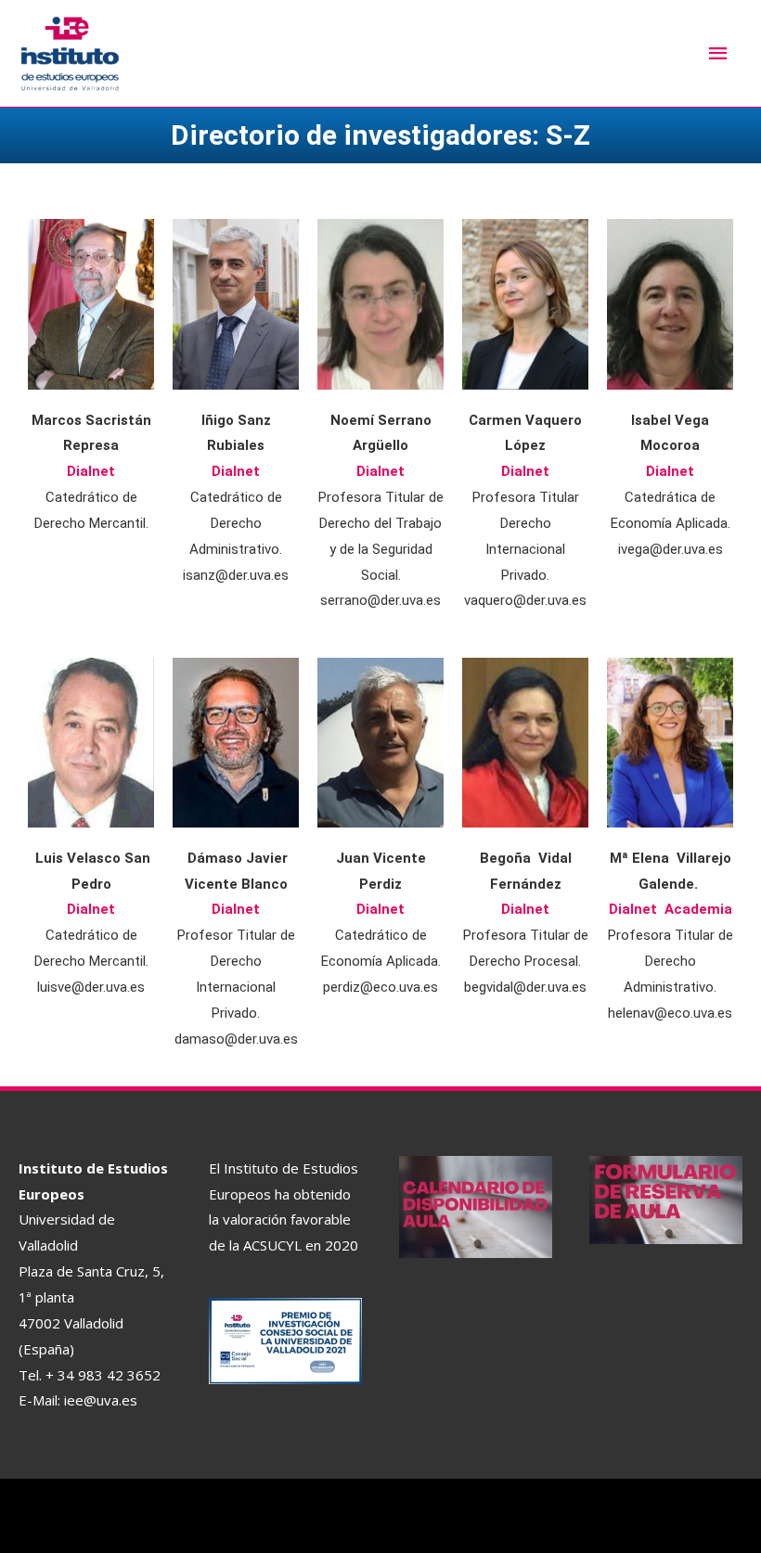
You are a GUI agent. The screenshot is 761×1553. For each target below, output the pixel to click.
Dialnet (91, 471)
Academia (698, 909)
